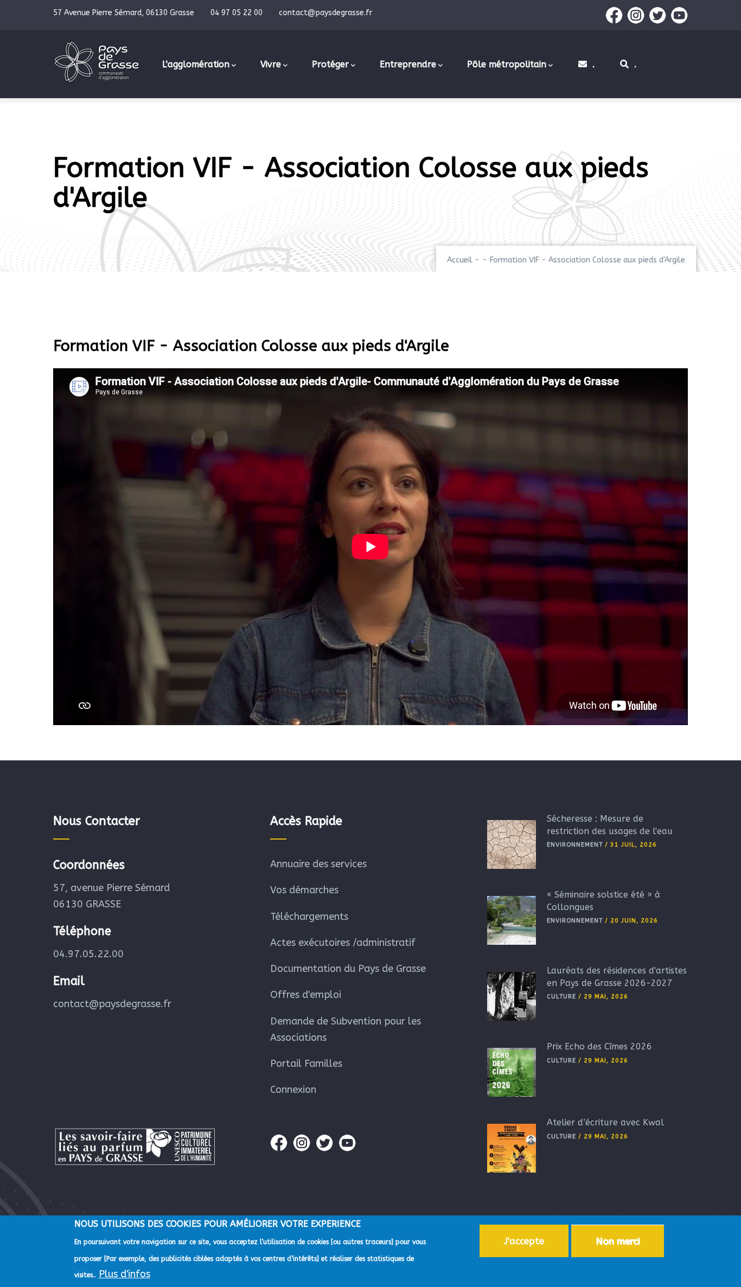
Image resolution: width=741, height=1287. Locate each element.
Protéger (330, 64)
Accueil (459, 260)
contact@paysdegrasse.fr (112, 1004)
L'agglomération (195, 64)
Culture (561, 996)
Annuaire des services (318, 864)
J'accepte (524, 1240)
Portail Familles (306, 1064)
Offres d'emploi (305, 995)
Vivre (270, 64)
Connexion (293, 1090)
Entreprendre (408, 64)
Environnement (575, 844)
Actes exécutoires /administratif (343, 943)
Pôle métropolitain (506, 64)
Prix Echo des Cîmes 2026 (599, 1046)
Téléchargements (309, 917)
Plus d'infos (124, 1274)
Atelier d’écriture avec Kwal (605, 1122)
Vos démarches (304, 890)
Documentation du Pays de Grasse (348, 969)
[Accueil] (96, 61)
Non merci (618, 1240)
